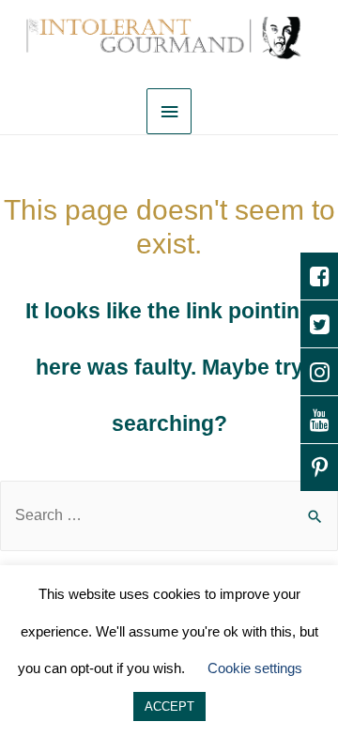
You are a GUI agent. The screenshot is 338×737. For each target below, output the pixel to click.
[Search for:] (169, 515)
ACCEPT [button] (169, 706)
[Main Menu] (169, 111)
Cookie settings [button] (254, 668)
